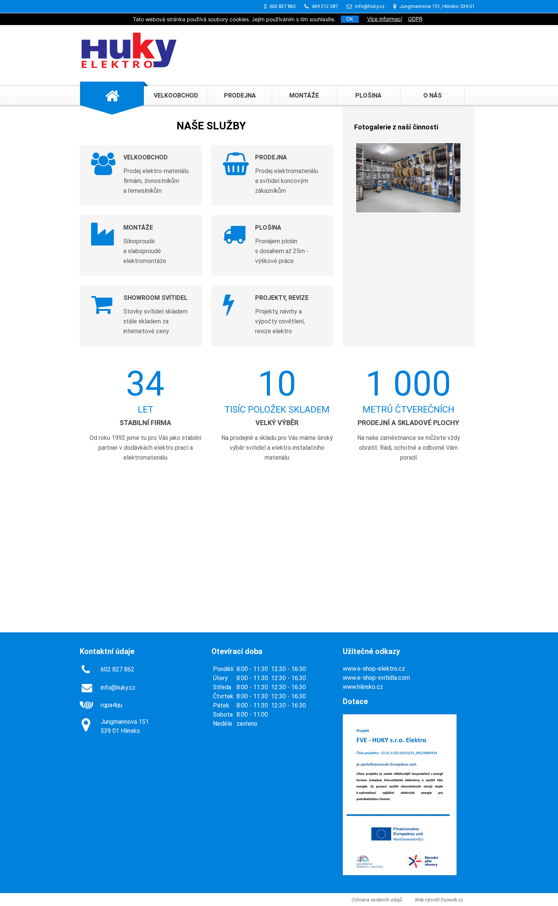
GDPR (415, 19)
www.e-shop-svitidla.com (376, 677)
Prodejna (240, 95)
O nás (432, 95)
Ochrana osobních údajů (377, 900)
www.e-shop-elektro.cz (374, 668)
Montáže (304, 95)
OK (349, 19)
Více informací (384, 19)
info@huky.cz (370, 6)
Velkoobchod (176, 95)
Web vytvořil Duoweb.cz (439, 900)
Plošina (368, 95)
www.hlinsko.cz (363, 686)
